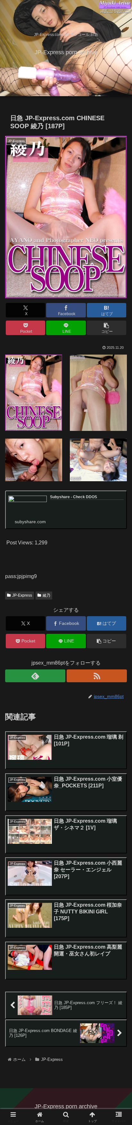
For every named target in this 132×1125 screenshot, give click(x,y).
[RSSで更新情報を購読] (97, 675)
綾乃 (46, 595)
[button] (107, 328)
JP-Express (22, 595)
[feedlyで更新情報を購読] (35, 675)
